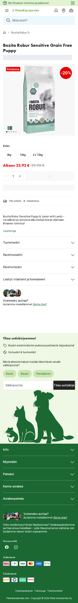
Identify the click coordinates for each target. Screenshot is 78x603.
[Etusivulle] (4, 32)
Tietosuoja (40, 591)
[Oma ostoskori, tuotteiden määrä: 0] (71, 10)
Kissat (25, 373)
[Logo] (25, 10)
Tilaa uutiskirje (64, 385)
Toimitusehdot (54, 591)
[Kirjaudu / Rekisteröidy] (56, 10)
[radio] (9, 154)
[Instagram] (16, 547)
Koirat (9, 373)
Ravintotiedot (12, 267)
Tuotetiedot (11, 242)
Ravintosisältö (12, 255)
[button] (6, 176)
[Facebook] (7, 547)
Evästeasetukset (24, 591)
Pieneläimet (43, 373)
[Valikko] (7, 10)
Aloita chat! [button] (40, 304)
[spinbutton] (13, 176)
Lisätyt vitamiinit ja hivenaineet (24, 279)
